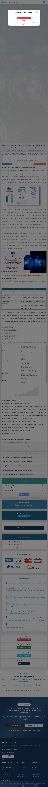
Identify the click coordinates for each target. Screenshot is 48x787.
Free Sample (24, 18)
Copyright (22, 24)
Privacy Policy (33, 23)
